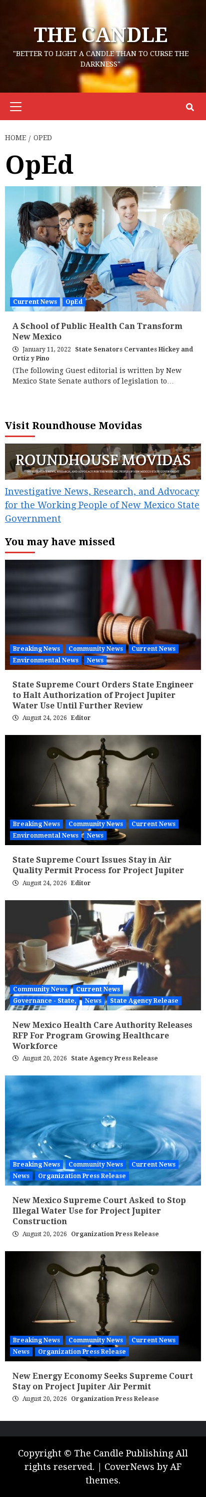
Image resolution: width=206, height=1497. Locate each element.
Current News (35, 301)
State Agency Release (144, 1000)
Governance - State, (44, 1000)
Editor (81, 717)
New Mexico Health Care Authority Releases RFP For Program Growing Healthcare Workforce (102, 1035)
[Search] (190, 107)
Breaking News (36, 648)
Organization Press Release (82, 1176)
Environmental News (45, 660)
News (95, 660)
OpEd (74, 301)
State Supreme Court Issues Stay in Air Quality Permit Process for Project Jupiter (98, 865)
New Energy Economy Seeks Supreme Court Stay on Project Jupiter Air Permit (102, 1381)
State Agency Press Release (114, 1058)
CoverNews (129, 1466)
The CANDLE (101, 35)
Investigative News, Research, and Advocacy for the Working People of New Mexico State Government (102, 505)
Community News (95, 648)
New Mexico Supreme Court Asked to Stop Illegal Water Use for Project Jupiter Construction (99, 1211)
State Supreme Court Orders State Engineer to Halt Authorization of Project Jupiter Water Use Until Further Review (103, 695)
